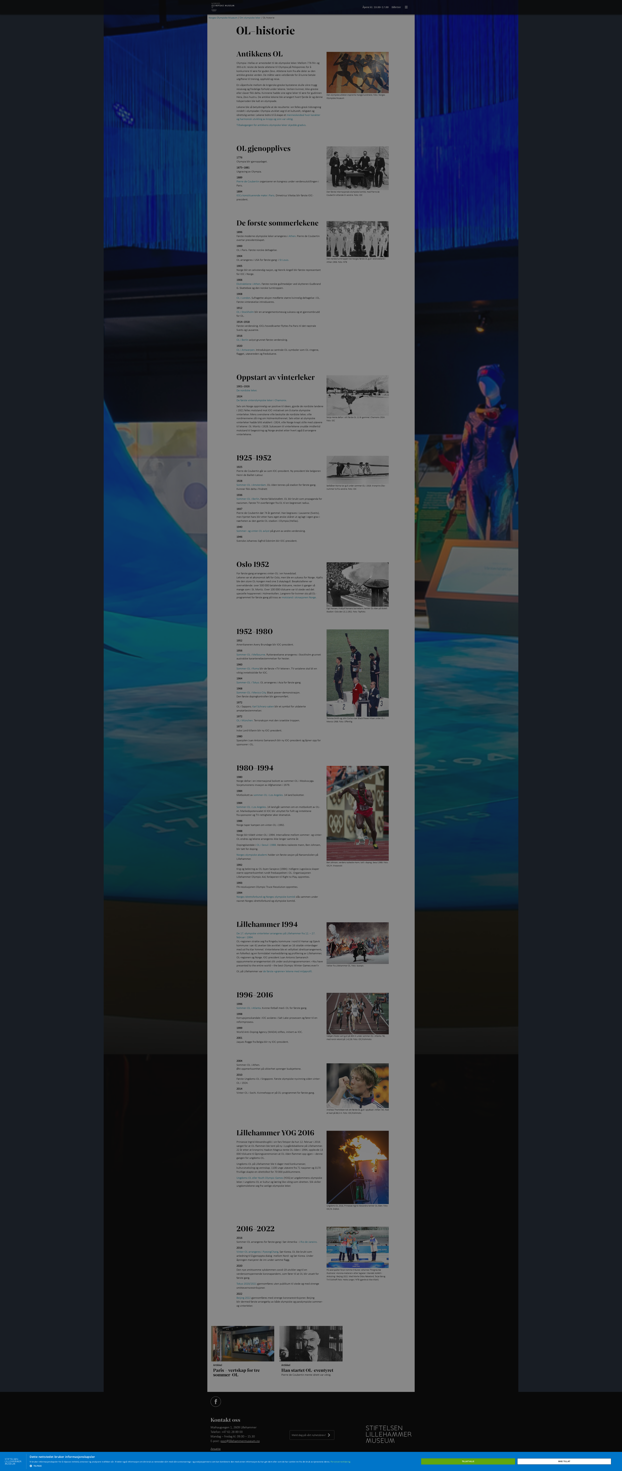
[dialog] (311, 1461)
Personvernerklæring (341, 1461)
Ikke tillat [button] (564, 1461)
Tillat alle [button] (468, 1461)
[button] (190, 1466)
